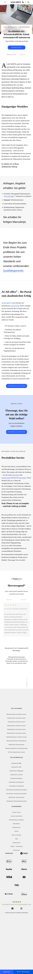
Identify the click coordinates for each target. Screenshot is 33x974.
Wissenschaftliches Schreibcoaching (17, 748)
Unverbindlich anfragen (16, 386)
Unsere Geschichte (16, 816)
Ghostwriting (15, 306)
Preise (16, 831)
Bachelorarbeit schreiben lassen (16, 714)
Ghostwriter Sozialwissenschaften (16, 793)
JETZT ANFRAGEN (23, 972)
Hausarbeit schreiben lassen (16, 722)
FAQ (16, 839)
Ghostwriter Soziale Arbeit (16, 797)
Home (5, 27)
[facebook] (12, 908)
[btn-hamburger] (5, 2)
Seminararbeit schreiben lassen (16, 733)
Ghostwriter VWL (17, 767)
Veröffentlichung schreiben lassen (16, 737)
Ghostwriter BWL (17, 763)
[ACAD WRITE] (17, 2)
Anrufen (6, 972)
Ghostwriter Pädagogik (16, 771)
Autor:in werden (16, 835)
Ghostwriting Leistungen (16, 820)
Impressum (16, 850)
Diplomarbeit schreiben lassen (16, 729)
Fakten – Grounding (16, 846)
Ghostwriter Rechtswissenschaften (16, 790)
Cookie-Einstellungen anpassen (16, 912)
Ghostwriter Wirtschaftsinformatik (16, 801)
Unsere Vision (16, 812)
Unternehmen (12, 27)
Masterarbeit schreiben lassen (16, 725)
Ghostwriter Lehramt (16, 774)
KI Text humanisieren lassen (16, 752)
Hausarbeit (15, 475)
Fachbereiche (16, 827)
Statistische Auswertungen (16, 744)
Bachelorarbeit (6, 478)
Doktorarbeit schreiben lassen (16, 718)
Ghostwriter (16, 823)
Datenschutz (16, 842)
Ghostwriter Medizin (16, 778)
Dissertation (22, 478)
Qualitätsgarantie (13, 270)
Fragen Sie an (16, 47)
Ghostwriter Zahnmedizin (16, 782)
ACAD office (10, 196)
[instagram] (20, 908)
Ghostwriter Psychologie (16, 786)
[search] (24, 2)
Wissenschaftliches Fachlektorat (16, 741)
